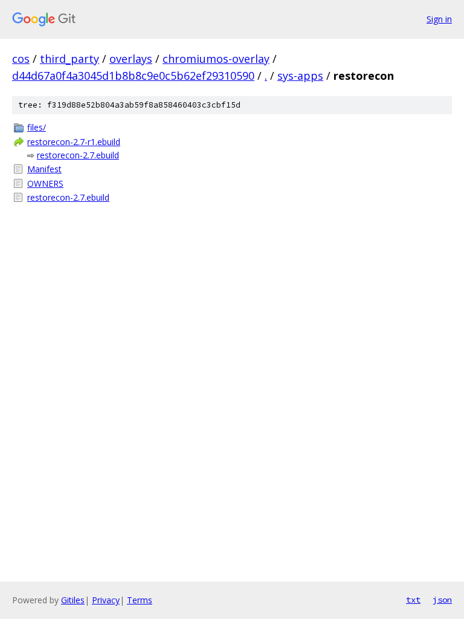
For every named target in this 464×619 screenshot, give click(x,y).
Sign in (439, 19)
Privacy (106, 600)
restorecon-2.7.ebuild (78, 155)
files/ (36, 127)
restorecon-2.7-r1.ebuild (73, 141)
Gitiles (73, 600)
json (442, 599)
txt (413, 599)
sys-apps (300, 75)
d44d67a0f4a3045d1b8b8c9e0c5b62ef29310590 (133, 75)
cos (21, 58)
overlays (130, 58)
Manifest (44, 169)
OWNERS (45, 183)
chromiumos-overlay (216, 58)
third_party (69, 58)
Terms (139, 600)
